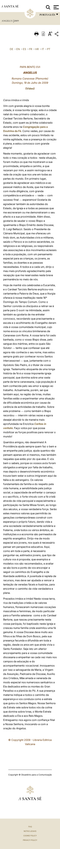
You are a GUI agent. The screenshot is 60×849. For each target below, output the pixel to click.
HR (37, 49)
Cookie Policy (30, 836)
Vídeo (30, 88)
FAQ (30, 827)
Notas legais (30, 831)
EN (18, 49)
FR (30, 49)
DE (11, 49)
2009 (16, 20)
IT (43, 49)
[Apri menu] (56, 7)
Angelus (7, 20)
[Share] (57, 34)
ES (24, 49)
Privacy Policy (30, 840)
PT (48, 49)
